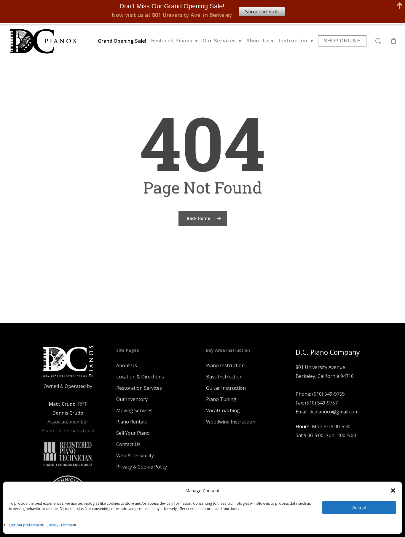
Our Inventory (132, 399)
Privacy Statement (61, 525)
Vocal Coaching (223, 410)
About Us (126, 365)
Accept (359, 507)
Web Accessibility (135, 455)
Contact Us (128, 444)
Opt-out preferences (26, 525)
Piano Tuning (221, 399)
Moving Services (134, 410)
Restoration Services (139, 388)
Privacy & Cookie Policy (141, 467)
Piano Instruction (225, 365)
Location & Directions (140, 376)
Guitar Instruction (226, 388)
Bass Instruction (224, 376)
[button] (393, 490)
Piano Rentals (131, 421)
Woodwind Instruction (230, 421)
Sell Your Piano (133, 433)
